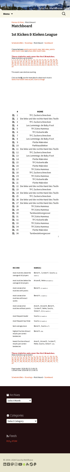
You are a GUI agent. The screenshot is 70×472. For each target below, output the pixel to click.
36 (54, 61)
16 (45, 60)
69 (51, 65)
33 (46, 61)
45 (32, 63)
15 (42, 60)
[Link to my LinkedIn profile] (4, 464)
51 (48, 63)
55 (13, 65)
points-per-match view (32, 49)
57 (18, 65)
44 (29, 63)
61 (29, 65)
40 (18, 63)
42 (24, 63)
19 (54, 60)
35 (51, 61)
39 (15, 63)
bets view (45, 49)
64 (37, 65)
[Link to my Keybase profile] (27, 464)
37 (57, 61)
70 (54, 65)
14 (40, 60)
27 (29, 61)
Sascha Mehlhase (24, 459)
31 (40, 61)
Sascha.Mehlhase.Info (53, 8)
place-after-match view (36, 51)
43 (26, 63)
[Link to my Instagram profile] (16, 464)
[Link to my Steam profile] (31, 464)
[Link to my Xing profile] (8, 464)
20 (56, 60)
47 (37, 63)
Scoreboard (48, 43)
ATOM (14, 441)
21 (13, 61)
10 (29, 60)
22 (15, 61)
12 (34, 60)
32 (43, 61)
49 (43, 63)
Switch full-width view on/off (22, 79)
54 (57, 63)
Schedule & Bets (17, 43)
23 (18, 61)
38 (13, 63)
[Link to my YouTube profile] (20, 464)
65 (40, 65)
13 (37, 60)
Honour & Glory (18, 22)
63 (35, 65)
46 (35, 63)
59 (24, 65)
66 (43, 65)
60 (26, 65)
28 (32, 61)
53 (54, 63)
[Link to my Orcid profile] (24, 464)
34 (48, 61)
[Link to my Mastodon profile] (12, 464)
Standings (28, 43)
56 (15, 65)
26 (26, 61)
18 (51, 60)
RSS (8, 441)
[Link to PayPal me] (35, 464)
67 (46, 65)
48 (40, 63)
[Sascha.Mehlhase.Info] (35, 5)
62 (32, 65)
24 (21, 61)
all (13, 66)
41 (21, 63)
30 (37, 61)
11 (31, 60)
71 (57, 65)
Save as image (39, 79)
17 (48, 60)
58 (21, 65)
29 (35, 61)
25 (24, 61)
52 (51, 63)
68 (48, 65)
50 (46, 63)
